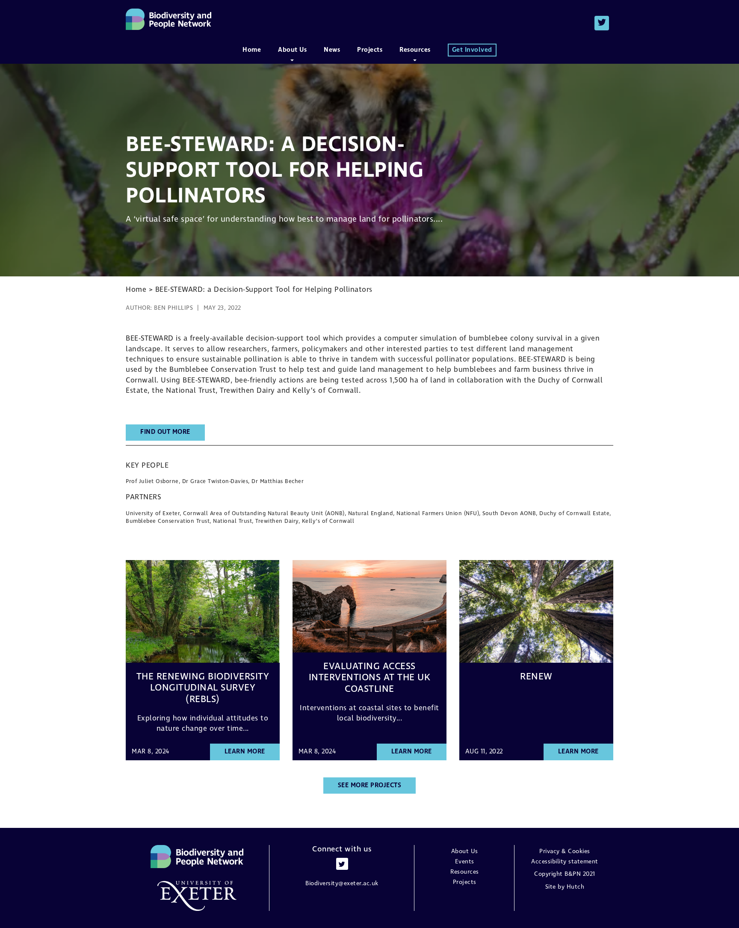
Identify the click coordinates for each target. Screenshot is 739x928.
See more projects (370, 785)
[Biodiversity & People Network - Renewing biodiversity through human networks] (168, 19)
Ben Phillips (173, 308)
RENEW (536, 676)
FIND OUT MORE (165, 432)
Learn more (245, 751)
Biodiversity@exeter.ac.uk (341, 883)
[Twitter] (601, 23)
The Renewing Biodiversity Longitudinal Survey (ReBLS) (202, 688)
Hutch (576, 887)
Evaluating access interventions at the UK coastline (370, 678)
